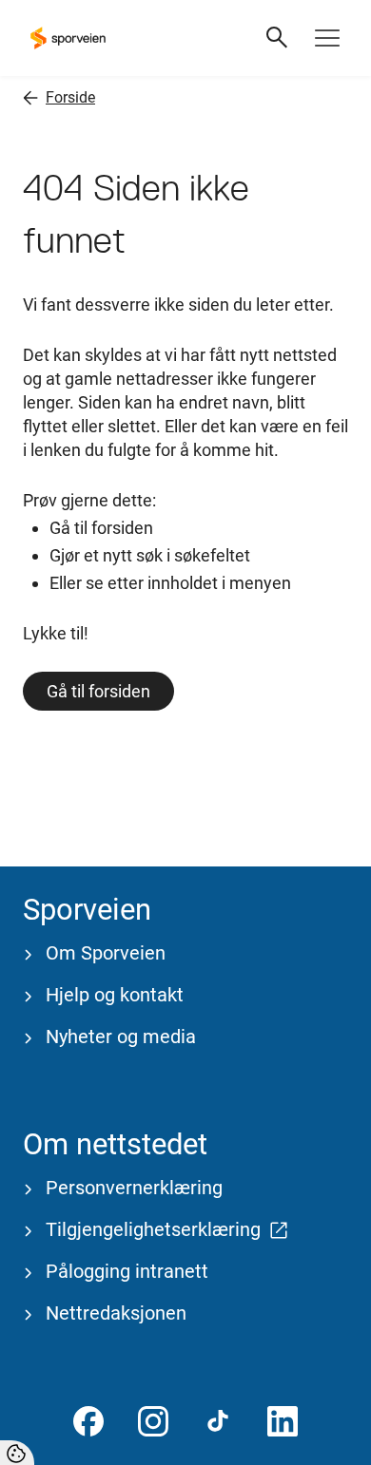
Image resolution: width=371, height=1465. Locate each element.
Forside (70, 97)
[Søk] (278, 38)
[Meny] (327, 38)
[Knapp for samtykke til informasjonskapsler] (17, 1452)
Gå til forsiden (98, 691)
